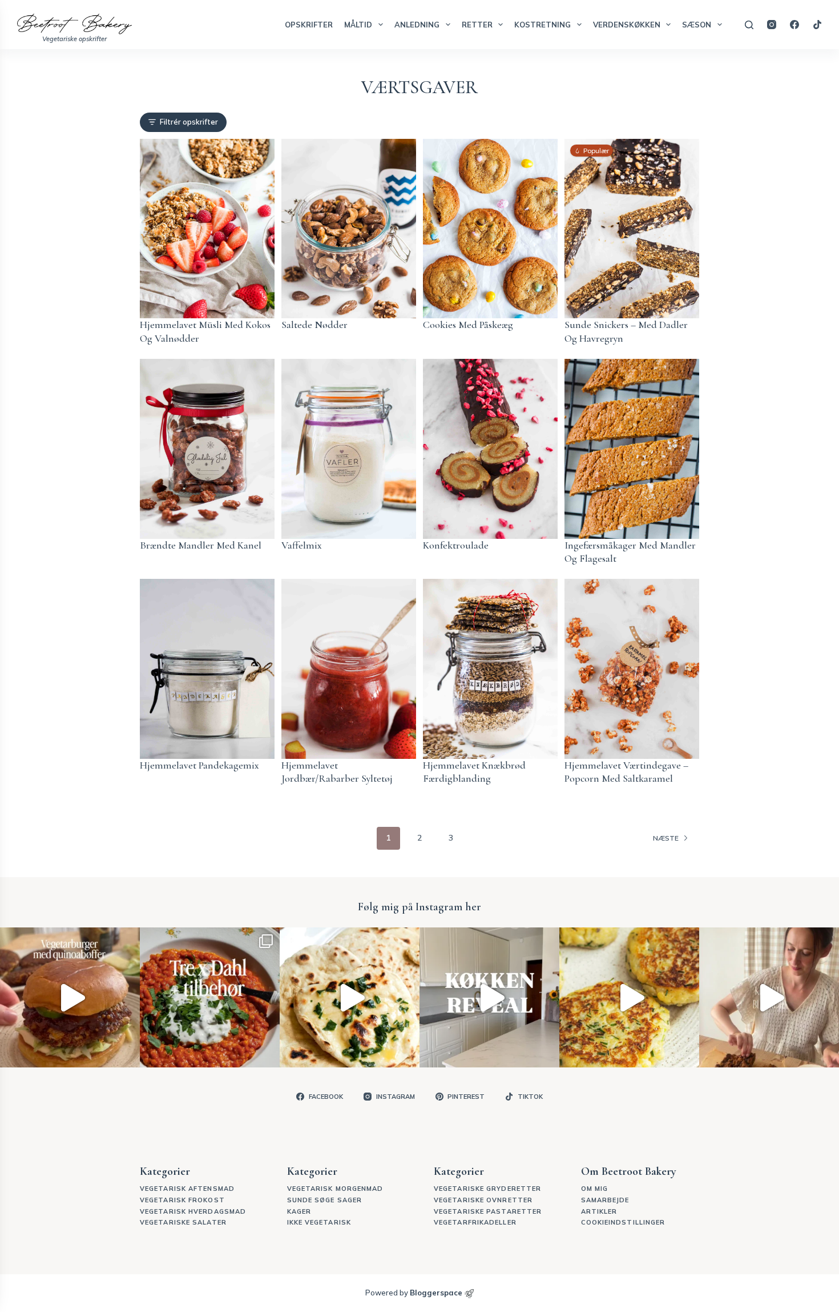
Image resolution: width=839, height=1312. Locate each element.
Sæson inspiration (281, 722)
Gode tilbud (270, 737)
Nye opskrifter (275, 691)
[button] (327, 702)
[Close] (614, 498)
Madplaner (268, 706)
